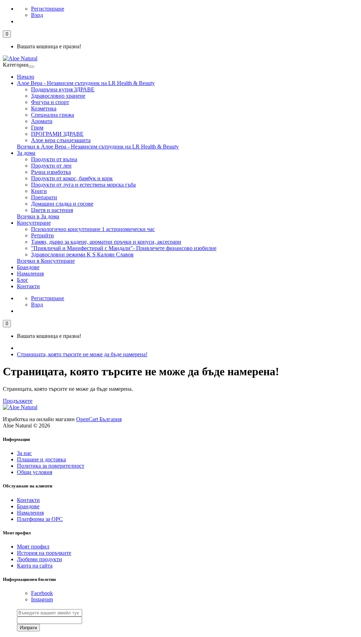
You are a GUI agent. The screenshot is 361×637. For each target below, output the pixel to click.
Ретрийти (42, 235)
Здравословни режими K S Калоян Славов (82, 254)
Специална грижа (52, 115)
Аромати (42, 121)
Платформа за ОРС (40, 519)
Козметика (43, 108)
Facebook (42, 593)
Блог (22, 280)
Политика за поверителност (50, 466)
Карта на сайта (35, 566)
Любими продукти (39, 559)
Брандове (28, 267)
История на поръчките (44, 553)
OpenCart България (99, 419)
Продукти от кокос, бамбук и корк (72, 178)
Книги (39, 191)
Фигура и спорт (50, 102)
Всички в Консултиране (46, 261)
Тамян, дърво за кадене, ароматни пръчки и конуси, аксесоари (106, 242)
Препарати (44, 197)
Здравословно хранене (58, 96)
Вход (37, 15)
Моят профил (33, 547)
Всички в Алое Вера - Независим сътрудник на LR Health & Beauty (98, 147)
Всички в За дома (38, 216)
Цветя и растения (52, 210)
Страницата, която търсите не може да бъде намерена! (82, 354)
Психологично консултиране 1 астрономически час (93, 229)
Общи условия (34, 472)
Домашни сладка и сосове (62, 204)
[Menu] (31, 67)
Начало (25, 77)
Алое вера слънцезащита (61, 140)
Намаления (30, 274)
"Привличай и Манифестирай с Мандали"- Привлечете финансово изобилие (123, 248)
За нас (24, 453)
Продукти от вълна (54, 159)
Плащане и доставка (41, 459)
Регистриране (47, 9)
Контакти (28, 286)
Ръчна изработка (51, 172)
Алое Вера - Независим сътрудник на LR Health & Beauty (86, 83)
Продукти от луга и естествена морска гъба (83, 185)
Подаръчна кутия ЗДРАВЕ (62, 89)
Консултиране (34, 223)
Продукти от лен (51, 166)
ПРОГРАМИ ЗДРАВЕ (57, 134)
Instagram (42, 599)
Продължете (17, 401)
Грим (37, 128)
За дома (26, 153)
